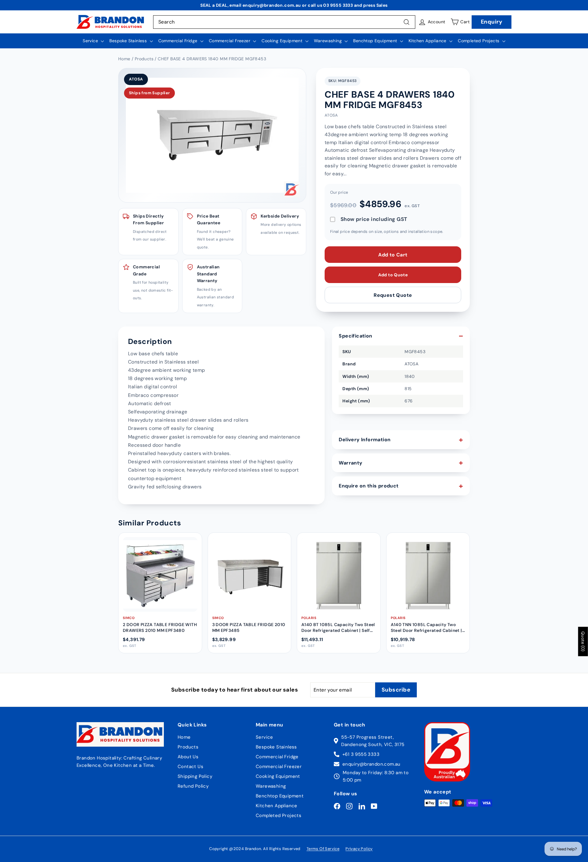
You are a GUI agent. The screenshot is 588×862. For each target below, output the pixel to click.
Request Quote (393, 295)
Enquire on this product (368, 486)
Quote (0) (583, 642)
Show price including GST (374, 219)
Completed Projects (479, 40)
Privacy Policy (359, 848)
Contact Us (190, 766)
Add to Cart (392, 254)
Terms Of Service (323, 848)
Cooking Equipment (282, 40)
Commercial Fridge (178, 40)
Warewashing (328, 40)
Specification (355, 336)
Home (184, 737)
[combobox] (284, 22)
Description (150, 341)
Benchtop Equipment (375, 40)
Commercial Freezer (230, 40)
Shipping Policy (195, 776)
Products (188, 747)
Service (91, 40)
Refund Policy (193, 786)
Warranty (350, 463)
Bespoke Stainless (128, 40)
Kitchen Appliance (428, 40)
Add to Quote (393, 275)
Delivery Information (364, 439)
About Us (188, 757)
